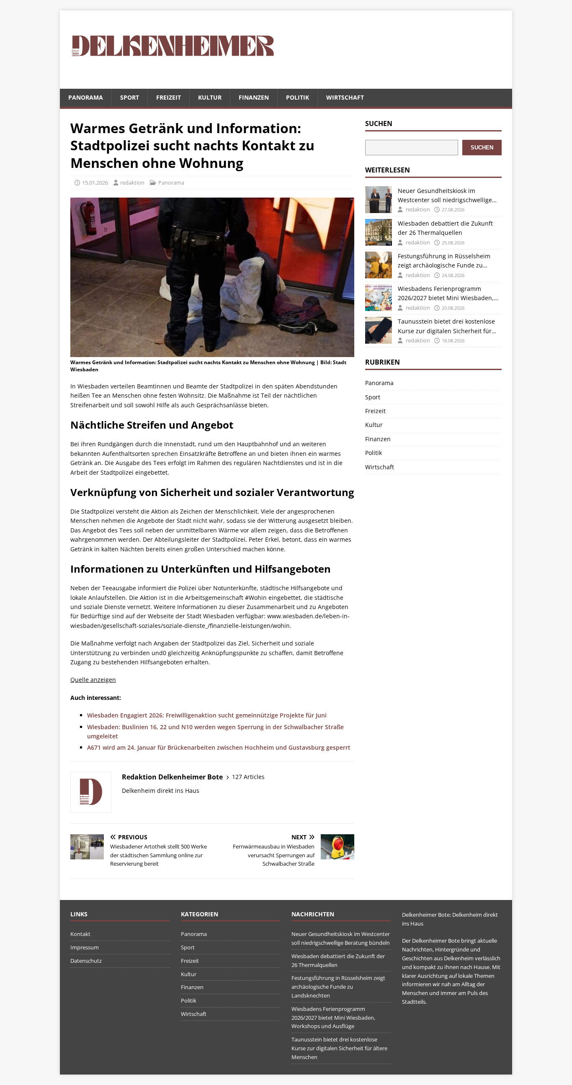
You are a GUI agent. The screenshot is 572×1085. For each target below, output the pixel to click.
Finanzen (254, 97)
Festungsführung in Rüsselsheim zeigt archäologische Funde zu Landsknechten (444, 261)
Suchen (378, 123)
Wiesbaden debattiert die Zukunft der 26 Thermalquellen (445, 228)
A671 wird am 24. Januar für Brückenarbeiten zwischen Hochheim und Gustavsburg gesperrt (218, 747)
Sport (129, 97)
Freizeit (168, 97)
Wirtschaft (345, 97)
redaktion (132, 182)
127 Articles (248, 777)
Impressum (84, 947)
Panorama (85, 97)
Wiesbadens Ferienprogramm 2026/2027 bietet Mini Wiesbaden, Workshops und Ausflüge (446, 294)
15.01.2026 (95, 182)
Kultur (210, 97)
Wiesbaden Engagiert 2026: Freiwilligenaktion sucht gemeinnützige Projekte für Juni (207, 715)
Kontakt (80, 934)
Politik (297, 97)
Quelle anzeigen (93, 680)
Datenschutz (86, 960)
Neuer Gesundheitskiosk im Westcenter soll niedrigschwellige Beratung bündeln (445, 196)
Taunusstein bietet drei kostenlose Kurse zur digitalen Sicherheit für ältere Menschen (446, 326)
